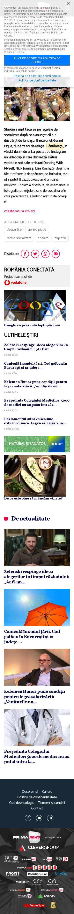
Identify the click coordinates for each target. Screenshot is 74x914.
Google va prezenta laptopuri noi (32, 325)
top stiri (60, 238)
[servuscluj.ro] (34, 905)
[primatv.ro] (8, 859)
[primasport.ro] (37, 867)
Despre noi (30, 792)
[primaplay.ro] (62, 859)
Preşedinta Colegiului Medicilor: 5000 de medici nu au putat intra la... (36, 402)
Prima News (26, 837)
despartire (14, 229)
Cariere (47, 792)
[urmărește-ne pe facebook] (28, 818)
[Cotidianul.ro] (37, 874)
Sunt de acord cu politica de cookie (37, 60)
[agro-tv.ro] (46, 896)
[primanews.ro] (46, 859)
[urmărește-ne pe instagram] (50, 818)
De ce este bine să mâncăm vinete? (33, 498)
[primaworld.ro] (25, 896)
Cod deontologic (21, 803)
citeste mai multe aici (19, 211)
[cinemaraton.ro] (37, 882)
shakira (43, 238)
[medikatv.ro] (22, 882)
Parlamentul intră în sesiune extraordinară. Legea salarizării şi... (35, 421)
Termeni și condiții (51, 803)
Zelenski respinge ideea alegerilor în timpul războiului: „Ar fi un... (36, 347)
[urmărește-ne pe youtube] (39, 818)
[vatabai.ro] (53, 905)
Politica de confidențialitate (37, 797)
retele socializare (19, 238)
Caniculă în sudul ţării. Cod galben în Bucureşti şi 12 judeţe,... (35, 365)
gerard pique (37, 229)
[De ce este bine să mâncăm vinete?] (35, 476)
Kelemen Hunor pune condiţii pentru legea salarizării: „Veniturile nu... (35, 384)
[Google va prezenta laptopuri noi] (35, 306)
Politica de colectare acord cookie (37, 76)
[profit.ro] (13, 874)
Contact (37, 808)
